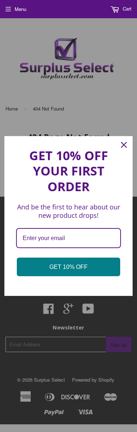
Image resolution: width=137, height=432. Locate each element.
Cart (126, 8)
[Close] (124, 145)
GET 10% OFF (68, 267)
